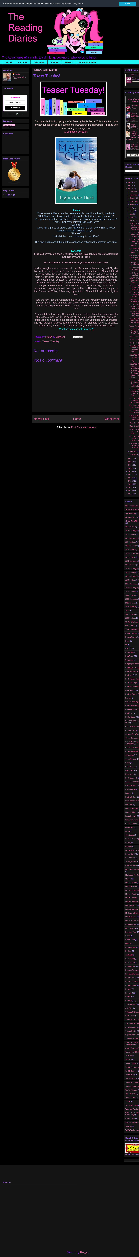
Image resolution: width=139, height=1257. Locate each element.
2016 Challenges (131, 553)
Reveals (128, 993)
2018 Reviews (130, 572)
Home (9, 62)
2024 (130, 189)
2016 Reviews (130, 557)
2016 (130, 481)
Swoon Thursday (131, 1048)
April (132, 217)
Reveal (128, 989)
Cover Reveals (130, 759)
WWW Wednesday (132, 1130)
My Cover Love (130, 917)
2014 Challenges (131, 538)
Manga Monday (131, 883)
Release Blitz (130, 978)
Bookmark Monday (132, 705)
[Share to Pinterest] (81, 337)
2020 (130, 468)
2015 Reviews (130, 550)
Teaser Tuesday (50, 341)
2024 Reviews (130, 607)
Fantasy (128, 793)
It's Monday (129, 854)
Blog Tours (129, 656)
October (133, 198)
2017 (130, 478)
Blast (127, 641)
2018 (130, 474)
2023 (130, 459)
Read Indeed (130, 962)
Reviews (69, 62)
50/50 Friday (129, 626)
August (132, 204)
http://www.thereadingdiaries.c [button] (72, 4)
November (134, 195)
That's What (129, 1075)
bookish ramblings (132, 702)
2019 (130, 471)
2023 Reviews (130, 603)
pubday (128, 943)
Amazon (82, 131)
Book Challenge (131, 683)
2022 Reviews (130, 595)
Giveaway (129, 827)
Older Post (112, 419)
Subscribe (15, 108)
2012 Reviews (130, 527)
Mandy (17, 74)
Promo (127, 936)
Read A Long (130, 959)
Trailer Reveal (130, 1094)
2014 (130, 487)
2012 (130, 494)
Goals (127, 831)
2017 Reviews (130, 565)
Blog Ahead (129, 652)
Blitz (127, 648)
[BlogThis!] (76, 337)
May (131, 214)
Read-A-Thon (130, 966)
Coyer (127, 763)
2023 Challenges (131, 599)
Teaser (127, 1060)
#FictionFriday (130, 513)
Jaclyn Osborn (131, 140)
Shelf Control (130, 1016)
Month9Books (130, 905)
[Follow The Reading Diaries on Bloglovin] (9, 126)
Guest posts (129, 835)
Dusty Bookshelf (131, 778)
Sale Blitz (128, 1008)
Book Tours (129, 690)
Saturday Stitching (132, 1012)
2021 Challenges (131, 588)
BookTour (128, 713)
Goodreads (71, 131)
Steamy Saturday (131, 1027)
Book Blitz (129, 675)
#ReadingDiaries (131, 517)
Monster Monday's (131, 898)
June (132, 211)
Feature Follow (130, 797)
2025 (130, 186)
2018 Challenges (131, 569)
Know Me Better (131, 865)
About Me (22, 62)
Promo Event (130, 940)
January (133, 454)
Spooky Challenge (132, 1019)
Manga (127, 879)
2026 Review (130, 618)
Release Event (130, 985)
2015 (130, 484)
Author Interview (131, 633)
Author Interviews (87, 62)
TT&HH (128, 1101)
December (134, 192)
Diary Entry (129, 770)
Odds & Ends (130, 928)
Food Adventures (131, 808)
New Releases (130, 924)
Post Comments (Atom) (83, 427)
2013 (130, 490)
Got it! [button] (127, 4)
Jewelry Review (131, 862)
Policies (54, 62)
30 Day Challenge (131, 622)
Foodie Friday (130, 812)
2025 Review (130, 614)
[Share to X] (78, 337)
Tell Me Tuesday (131, 1071)
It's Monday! (129, 858)
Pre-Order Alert (130, 932)
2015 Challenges (131, 546)
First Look (128, 805)
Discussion (129, 774)
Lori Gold (134, 108)
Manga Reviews (131, 886)
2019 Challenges (131, 576)
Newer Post (41, 419)
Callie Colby (134, 148)
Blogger (84, 1252)
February (133, 451)
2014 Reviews (130, 542)
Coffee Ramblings (131, 738)
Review (128, 997)
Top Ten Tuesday (131, 1090)
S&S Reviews (130, 1004)
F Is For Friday (130, 789)
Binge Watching (131, 637)
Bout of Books (130, 717)
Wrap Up (128, 1126)
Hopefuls (128, 846)
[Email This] (74, 337)
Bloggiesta (129, 660)
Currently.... (129, 766)
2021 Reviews (130, 591)
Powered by (11, 114)
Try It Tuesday (130, 1097)
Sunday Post (130, 1031)
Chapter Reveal (131, 730)
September (134, 201)
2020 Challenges (131, 584)
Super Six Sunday (131, 1038)
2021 (130, 465)
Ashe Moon (134, 127)
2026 (130, 182)
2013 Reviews (130, 534)
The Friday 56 (130, 1078)
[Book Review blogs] (14, 183)
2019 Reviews (130, 580)
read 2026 (129, 955)
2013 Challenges (131, 530)
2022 (130, 462)
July (131, 208)
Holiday (128, 843)
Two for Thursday (131, 1105)
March (132, 220)
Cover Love (129, 755)
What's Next (129, 1119)
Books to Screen (131, 709)
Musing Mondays (131, 909)
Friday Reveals (130, 816)
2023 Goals (39, 62)
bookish (128, 698)
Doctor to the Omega (134, 125)
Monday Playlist (131, 894)
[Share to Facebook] (80, 337)
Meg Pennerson (131, 120)
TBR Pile (128, 1056)
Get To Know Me (131, 824)
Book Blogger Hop (132, 679)
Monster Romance (132, 902)
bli (126, 645)
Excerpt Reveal (130, 785)
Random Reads (131, 947)
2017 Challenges (131, 561)
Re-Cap (128, 951)
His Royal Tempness (134, 146)
